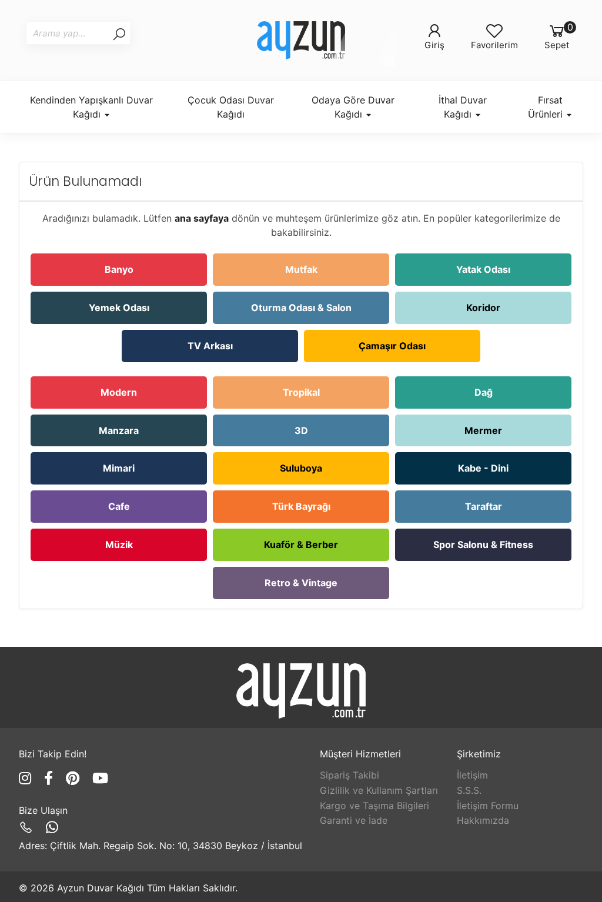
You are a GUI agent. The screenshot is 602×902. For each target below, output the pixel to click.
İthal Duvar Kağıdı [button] (463, 107)
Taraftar (483, 506)
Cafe (119, 506)
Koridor (483, 307)
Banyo (119, 269)
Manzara (119, 430)
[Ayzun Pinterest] (74, 778)
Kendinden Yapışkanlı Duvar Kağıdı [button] (91, 107)
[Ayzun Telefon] (28, 827)
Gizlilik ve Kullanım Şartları (379, 790)
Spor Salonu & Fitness (483, 544)
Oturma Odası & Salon (301, 307)
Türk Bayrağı (301, 506)
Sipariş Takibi (349, 775)
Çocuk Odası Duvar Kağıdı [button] (231, 107)
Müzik (119, 544)
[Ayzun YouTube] (100, 778)
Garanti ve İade (353, 820)
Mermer (483, 430)
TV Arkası (210, 346)
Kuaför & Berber (301, 544)
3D (301, 430)
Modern (119, 392)
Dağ (483, 392)
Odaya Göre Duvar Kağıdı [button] (353, 107)
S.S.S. (469, 790)
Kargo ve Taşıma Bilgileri (374, 805)
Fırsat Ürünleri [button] (547, 107)
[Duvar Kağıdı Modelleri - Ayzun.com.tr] (301, 40)
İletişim (472, 775)
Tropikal (301, 392)
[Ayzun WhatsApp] (52, 827)
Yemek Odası (119, 307)
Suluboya (301, 468)
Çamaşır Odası (392, 346)
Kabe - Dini (483, 468)
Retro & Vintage (301, 583)
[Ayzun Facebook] (50, 778)
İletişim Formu (488, 805)
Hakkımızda (483, 820)
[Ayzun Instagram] (27, 778)
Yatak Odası (483, 269)
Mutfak (301, 269)
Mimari (119, 468)
